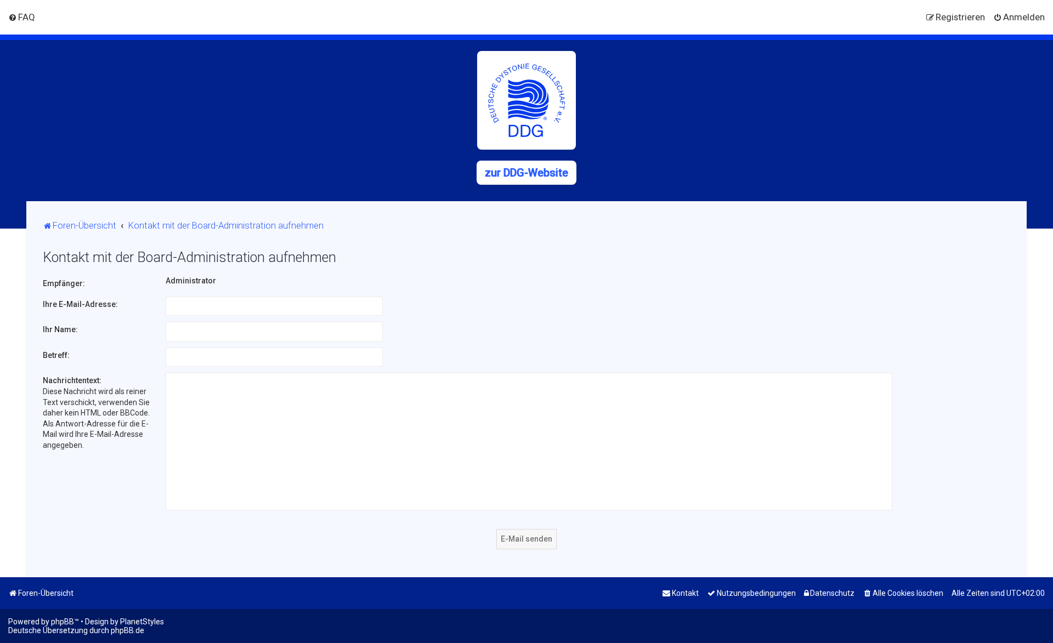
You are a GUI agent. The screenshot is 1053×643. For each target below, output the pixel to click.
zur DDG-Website (526, 172)
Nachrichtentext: (72, 380)
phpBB (62, 621)
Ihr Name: (60, 329)
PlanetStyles (142, 621)
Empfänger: (64, 283)
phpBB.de (127, 630)
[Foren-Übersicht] (526, 100)
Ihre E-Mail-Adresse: (80, 304)
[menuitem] (21, 17)
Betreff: (56, 355)
